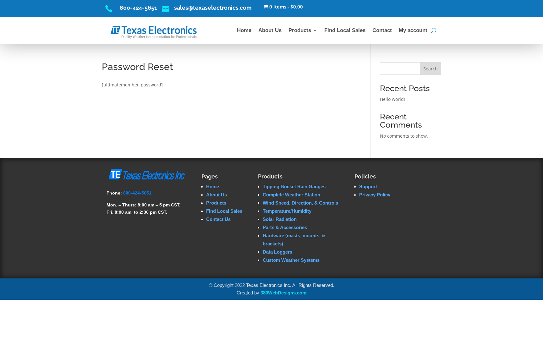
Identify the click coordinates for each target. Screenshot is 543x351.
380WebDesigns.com (283, 292)
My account (413, 30)
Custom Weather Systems (291, 260)
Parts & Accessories (285, 227)
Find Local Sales (344, 30)
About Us (270, 30)
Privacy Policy (374, 194)
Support (368, 186)
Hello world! (392, 99)
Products (299, 30)
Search (430, 69)
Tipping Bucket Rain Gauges (294, 186)
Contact (382, 30)
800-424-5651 (138, 7)
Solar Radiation (280, 219)
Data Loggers (277, 252)
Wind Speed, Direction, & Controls (300, 203)
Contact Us (218, 219)
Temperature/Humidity (287, 211)
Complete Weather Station (291, 194)
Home (244, 30)
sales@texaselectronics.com (213, 7)
